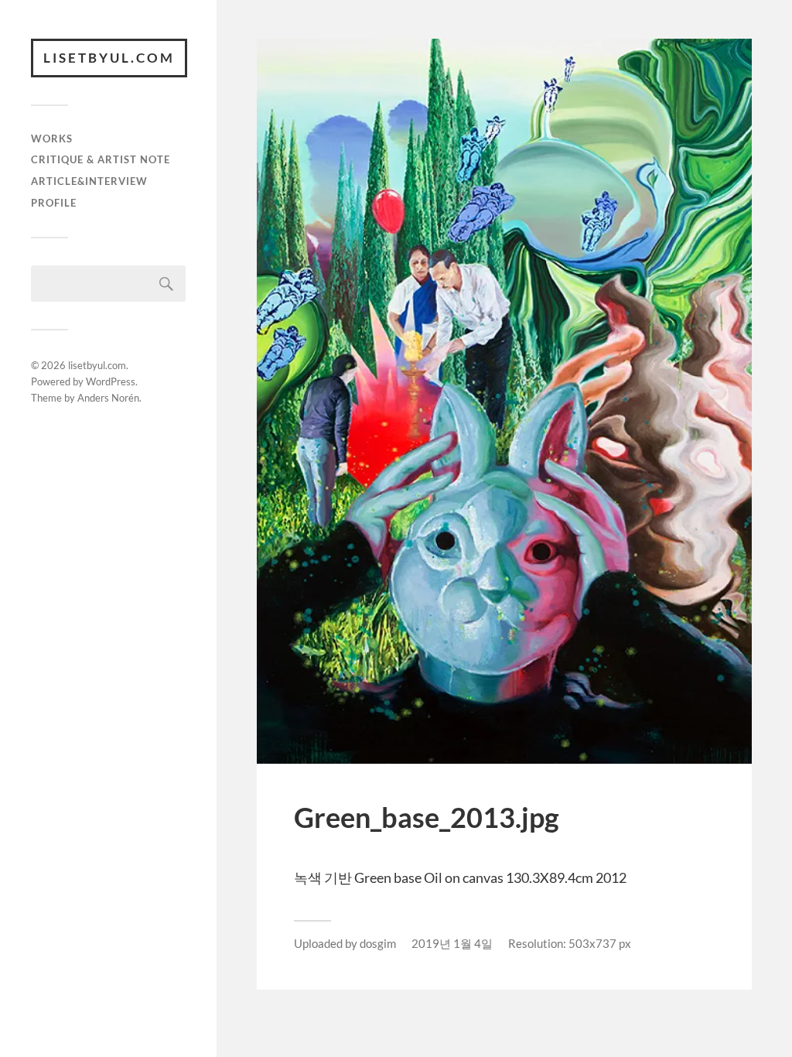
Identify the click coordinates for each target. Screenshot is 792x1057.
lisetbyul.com (109, 58)
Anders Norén (108, 398)
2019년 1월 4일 (452, 943)
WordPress (110, 381)
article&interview (89, 181)
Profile (54, 203)
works (52, 138)
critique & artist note (100, 159)
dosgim (378, 943)
